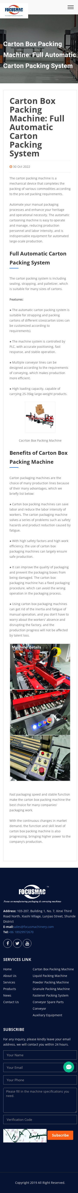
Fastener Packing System (50, 995)
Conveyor (39, 1008)
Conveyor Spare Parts (48, 1002)
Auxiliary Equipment (47, 1015)
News (7, 995)
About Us (9, 976)
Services (9, 982)
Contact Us (11, 1002)
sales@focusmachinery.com (33, 927)
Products (9, 989)
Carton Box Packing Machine (53, 969)
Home (7, 969)
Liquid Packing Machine (50, 976)
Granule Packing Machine (51, 989)
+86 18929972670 (21, 932)
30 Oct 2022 (21, 166)
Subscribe (60, 1135)
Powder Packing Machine (51, 982)
